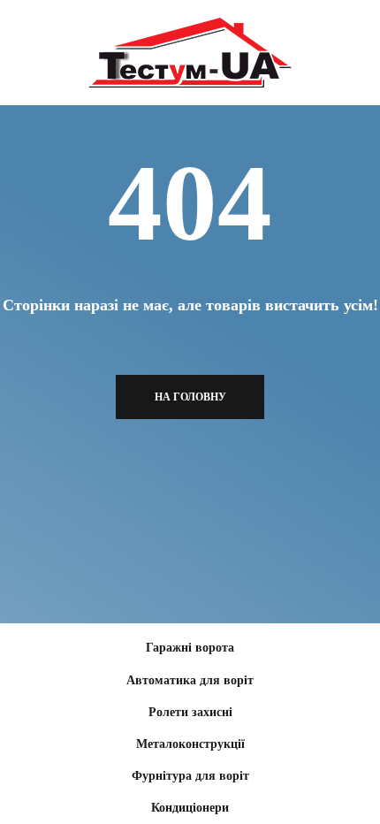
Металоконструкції (190, 744)
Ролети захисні (190, 712)
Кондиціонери (190, 807)
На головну (190, 397)
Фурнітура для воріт (190, 775)
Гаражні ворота (190, 647)
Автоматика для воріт (190, 680)
